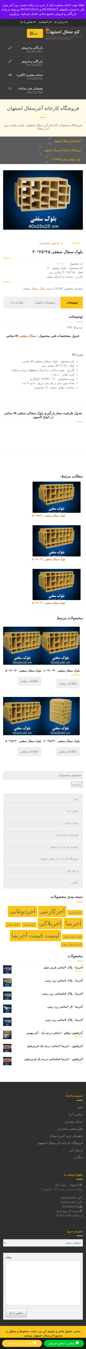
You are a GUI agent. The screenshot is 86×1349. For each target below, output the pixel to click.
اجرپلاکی (50, 923)
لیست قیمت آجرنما (35, 935)
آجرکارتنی (52, 911)
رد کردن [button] (14, 13)
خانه (76, 799)
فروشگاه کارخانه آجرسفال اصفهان (59, 858)
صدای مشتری (71, 823)
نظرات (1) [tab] (17, 302)
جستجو (77, 784)
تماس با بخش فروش (62, 1343)
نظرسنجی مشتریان (67, 834)
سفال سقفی (28, 336)
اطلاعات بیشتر (68, 683)
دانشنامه (44, 21)
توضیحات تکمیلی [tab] (45, 302)
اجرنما (73, 923)
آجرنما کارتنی (75, 912)
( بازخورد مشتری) (51, 243)
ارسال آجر (73, 870)
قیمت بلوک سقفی (72, 937)
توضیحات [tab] (72, 302)
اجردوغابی (22, 911)
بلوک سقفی (29, 925)
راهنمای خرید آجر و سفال (64, 846)
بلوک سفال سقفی (33, 288)
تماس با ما (26, 21)
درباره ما (59, 21)
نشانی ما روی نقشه (20, 1343)
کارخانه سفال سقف (71, 944)
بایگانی (75, 882)
